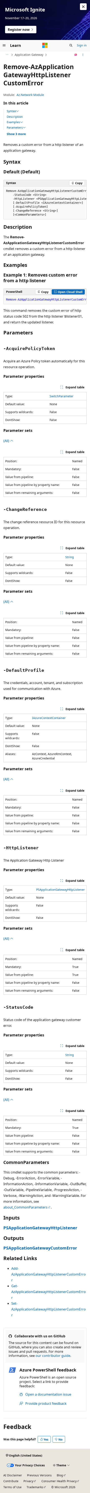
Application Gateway (29, 55)
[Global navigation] (4, 45)
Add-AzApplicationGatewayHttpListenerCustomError (48, 1274)
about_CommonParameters (25, 1207)
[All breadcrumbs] (7, 54)
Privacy (28, 1481)
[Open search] (71, 45)
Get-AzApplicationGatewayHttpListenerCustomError (48, 1292)
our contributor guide (53, 1355)
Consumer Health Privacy (59, 1481)
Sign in (82, 45)
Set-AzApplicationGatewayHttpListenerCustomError (48, 1309)
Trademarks (35, 1487)
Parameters (15, 127)
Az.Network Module (30, 95)
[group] (45, 202)
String (69, 557)
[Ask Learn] (75, 54)
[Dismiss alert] (83, 6)
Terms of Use (12, 1487)
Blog (60, 1475)
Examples (13, 122)
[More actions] (83, 54)
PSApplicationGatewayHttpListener (60, 890)
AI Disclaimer (12, 1475)
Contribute (10, 1481)
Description (15, 117)
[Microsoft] (45, 45)
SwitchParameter (61, 396)
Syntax (11, 111)
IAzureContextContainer (49, 718)
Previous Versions (39, 1475)
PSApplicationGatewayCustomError (40, 1248)
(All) (6, 440)
